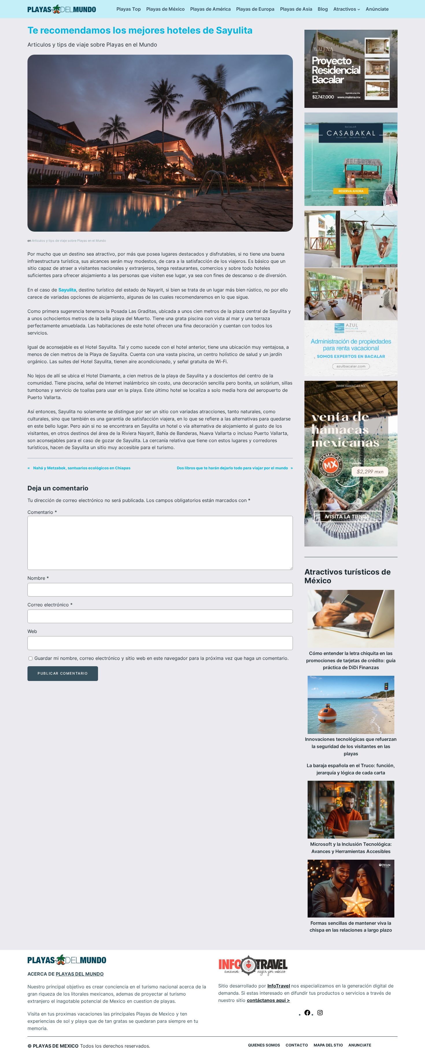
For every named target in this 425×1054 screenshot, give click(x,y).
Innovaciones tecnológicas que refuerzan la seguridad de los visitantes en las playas (351, 746)
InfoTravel (278, 986)
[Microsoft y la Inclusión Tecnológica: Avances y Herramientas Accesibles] (351, 811)
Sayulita (67, 290)
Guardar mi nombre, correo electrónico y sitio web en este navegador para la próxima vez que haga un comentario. (161, 658)
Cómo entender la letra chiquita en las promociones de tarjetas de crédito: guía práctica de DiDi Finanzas (351, 660)
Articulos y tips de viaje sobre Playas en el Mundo (92, 44)
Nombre (38, 578)
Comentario (42, 512)
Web (32, 631)
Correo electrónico (50, 605)
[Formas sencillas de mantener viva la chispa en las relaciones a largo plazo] (351, 890)
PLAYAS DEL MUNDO (80, 974)
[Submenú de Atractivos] (358, 9)
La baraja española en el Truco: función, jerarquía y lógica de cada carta (351, 769)
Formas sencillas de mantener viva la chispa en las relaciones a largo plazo (351, 926)
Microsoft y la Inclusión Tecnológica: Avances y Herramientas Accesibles (351, 847)
